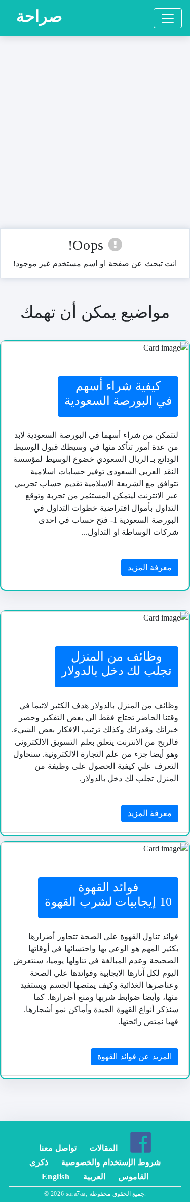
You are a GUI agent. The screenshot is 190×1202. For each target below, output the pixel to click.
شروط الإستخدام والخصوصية (110, 1162)
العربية (94, 1176)
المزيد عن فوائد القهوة (134, 1056)
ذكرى (38, 1162)
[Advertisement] (95, 133)
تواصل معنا (58, 1148)
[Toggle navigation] (168, 18)
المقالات (104, 1148)
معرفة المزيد (150, 567)
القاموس (133, 1176)
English (55, 1176)
